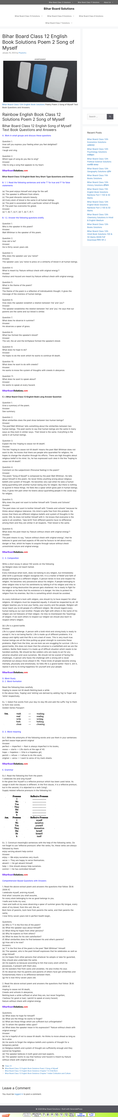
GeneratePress (76, 1109)
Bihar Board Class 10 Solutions (27, 16)
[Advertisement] (100, 67)
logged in (19, 1094)
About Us (107, 2)
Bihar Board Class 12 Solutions (60, 2)
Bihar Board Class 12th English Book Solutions (23, 104)
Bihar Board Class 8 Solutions (91, 16)
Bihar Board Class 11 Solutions (88, 2)
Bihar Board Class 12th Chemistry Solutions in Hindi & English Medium (100, 217)
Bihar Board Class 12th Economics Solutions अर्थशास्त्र (97, 142)
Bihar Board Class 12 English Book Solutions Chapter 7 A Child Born (31, 1071)
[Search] (110, 116)
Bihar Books (72, 1114)
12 (66, 1114)
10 (56, 1114)
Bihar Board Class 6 (37, 1114)
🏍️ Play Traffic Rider (91, 1115)
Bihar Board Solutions (27, 1114)
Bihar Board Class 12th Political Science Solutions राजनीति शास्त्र (99, 162)
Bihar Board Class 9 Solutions (59, 16)
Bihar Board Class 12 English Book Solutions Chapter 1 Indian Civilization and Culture (38, 1073)
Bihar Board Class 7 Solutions (58, 23)
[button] (59, 1115)
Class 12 (8, 1066)
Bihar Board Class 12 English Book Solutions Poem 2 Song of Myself (31, 1068)
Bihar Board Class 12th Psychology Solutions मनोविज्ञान (97, 152)
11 (61, 1114)
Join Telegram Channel (81, 1115)
